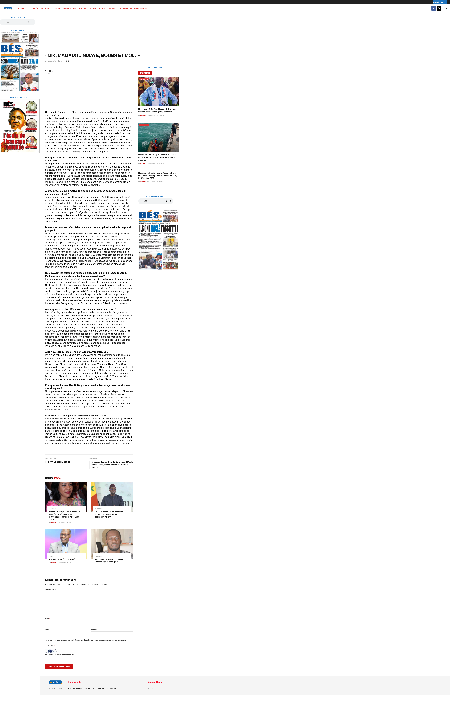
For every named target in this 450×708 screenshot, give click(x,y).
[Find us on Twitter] (439, 8)
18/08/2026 (108, 520)
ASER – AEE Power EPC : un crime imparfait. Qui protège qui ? (110, 560)
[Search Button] (447, 8)
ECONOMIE (56, 8)
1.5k (69, 522)
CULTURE (83, 8)
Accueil (21, 8)
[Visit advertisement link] (20, 60)
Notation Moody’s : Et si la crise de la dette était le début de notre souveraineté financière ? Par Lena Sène (64, 515)
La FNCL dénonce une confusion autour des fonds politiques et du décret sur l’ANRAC (109, 514)
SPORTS (112, 8)
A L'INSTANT (98, 508)
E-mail (48, 629)
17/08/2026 (108, 565)
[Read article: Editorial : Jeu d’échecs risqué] (66, 544)
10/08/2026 (151, 115)
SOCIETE (102, 8)
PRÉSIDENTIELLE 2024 (139, 8)
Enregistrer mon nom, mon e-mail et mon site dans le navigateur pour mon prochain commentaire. (86, 640)
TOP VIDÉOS (123, 8)
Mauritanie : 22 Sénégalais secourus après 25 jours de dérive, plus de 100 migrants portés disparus (157, 157)
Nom (47, 618)
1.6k (162, 163)
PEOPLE (93, 8)
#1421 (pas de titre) (75, 689)
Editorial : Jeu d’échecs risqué (62, 559)
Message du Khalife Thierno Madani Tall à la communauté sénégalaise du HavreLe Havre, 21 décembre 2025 (157, 175)
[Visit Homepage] (7, 8)
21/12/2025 (151, 181)
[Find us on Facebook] (433, 8)
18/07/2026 (151, 163)
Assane (53, 522)
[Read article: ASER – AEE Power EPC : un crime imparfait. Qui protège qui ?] (112, 544)
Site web (94, 629)
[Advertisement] (112, 32)
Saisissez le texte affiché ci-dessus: (59, 654)
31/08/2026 (62, 522)
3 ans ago (48, 61)
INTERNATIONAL (70, 8)
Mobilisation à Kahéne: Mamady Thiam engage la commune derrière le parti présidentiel (158, 110)
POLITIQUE (44, 8)
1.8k (162, 181)
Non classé (58, 61)
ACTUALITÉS (32, 8)
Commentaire (51, 589)
